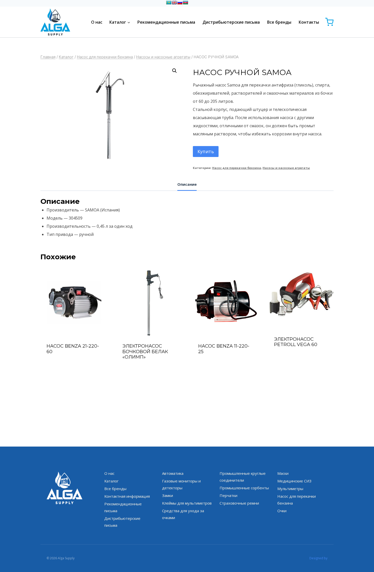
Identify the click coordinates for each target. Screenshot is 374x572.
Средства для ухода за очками (183, 514)
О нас (96, 22)
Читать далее (73, 365)
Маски (283, 473)
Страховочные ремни (239, 503)
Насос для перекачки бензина (236, 168)
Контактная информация (127, 496)
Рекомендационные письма (166, 22)
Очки (281, 510)
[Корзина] (329, 22)
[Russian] (179, 3)
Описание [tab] (187, 184)
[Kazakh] (168, 3)
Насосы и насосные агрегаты (286, 168)
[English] (174, 3)
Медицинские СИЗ (294, 480)
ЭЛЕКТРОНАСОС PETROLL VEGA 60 (295, 342)
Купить (205, 151)
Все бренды (279, 22)
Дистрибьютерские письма (231, 22)
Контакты (309, 22)
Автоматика (172, 473)
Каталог (111, 480)
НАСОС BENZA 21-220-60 (73, 348)
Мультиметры (290, 488)
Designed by (318, 558)
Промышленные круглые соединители (243, 477)
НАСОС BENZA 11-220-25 (223, 348)
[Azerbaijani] (185, 3)
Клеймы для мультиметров (187, 503)
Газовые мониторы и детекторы (181, 484)
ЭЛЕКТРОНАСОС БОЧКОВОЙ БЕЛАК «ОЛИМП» (145, 351)
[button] (174, 70)
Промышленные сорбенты (244, 487)
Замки (167, 495)
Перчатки (228, 495)
